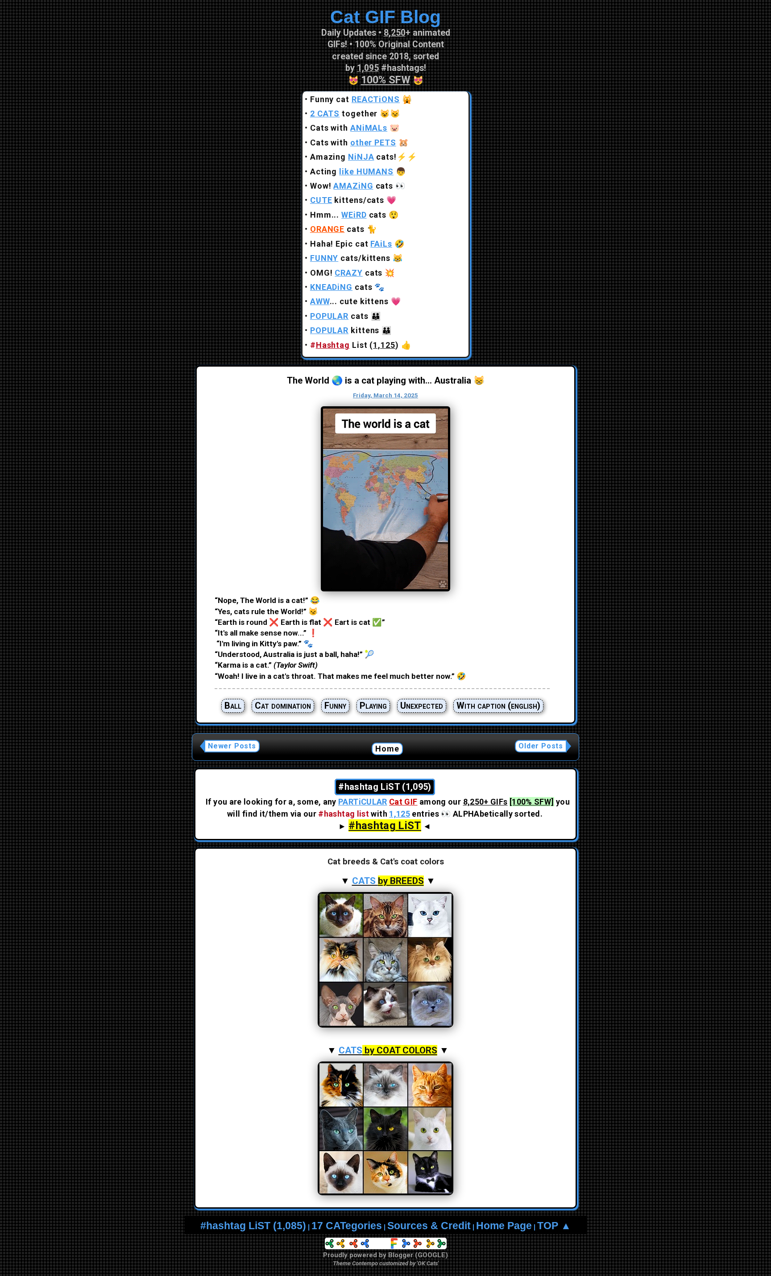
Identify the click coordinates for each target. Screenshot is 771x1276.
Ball (232, 705)
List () (354, 345)
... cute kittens (349, 301)
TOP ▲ (554, 1225)
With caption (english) (498, 705)
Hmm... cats (348, 214)
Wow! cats (351, 185)
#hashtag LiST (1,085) (253, 1225)
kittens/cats (347, 200)
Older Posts (540, 746)
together (344, 113)
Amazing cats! (353, 156)
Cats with (348, 127)
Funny (335, 705)
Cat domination (283, 705)
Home (387, 748)
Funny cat (355, 99)
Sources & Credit (429, 1225)
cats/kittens (350, 258)
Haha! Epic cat (351, 243)
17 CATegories (346, 1225)
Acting (352, 171)
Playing (373, 705)
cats (337, 229)
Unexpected (421, 705)
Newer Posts (232, 746)
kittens (345, 330)
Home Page (504, 1225)
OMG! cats (346, 272)
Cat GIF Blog (385, 17)
